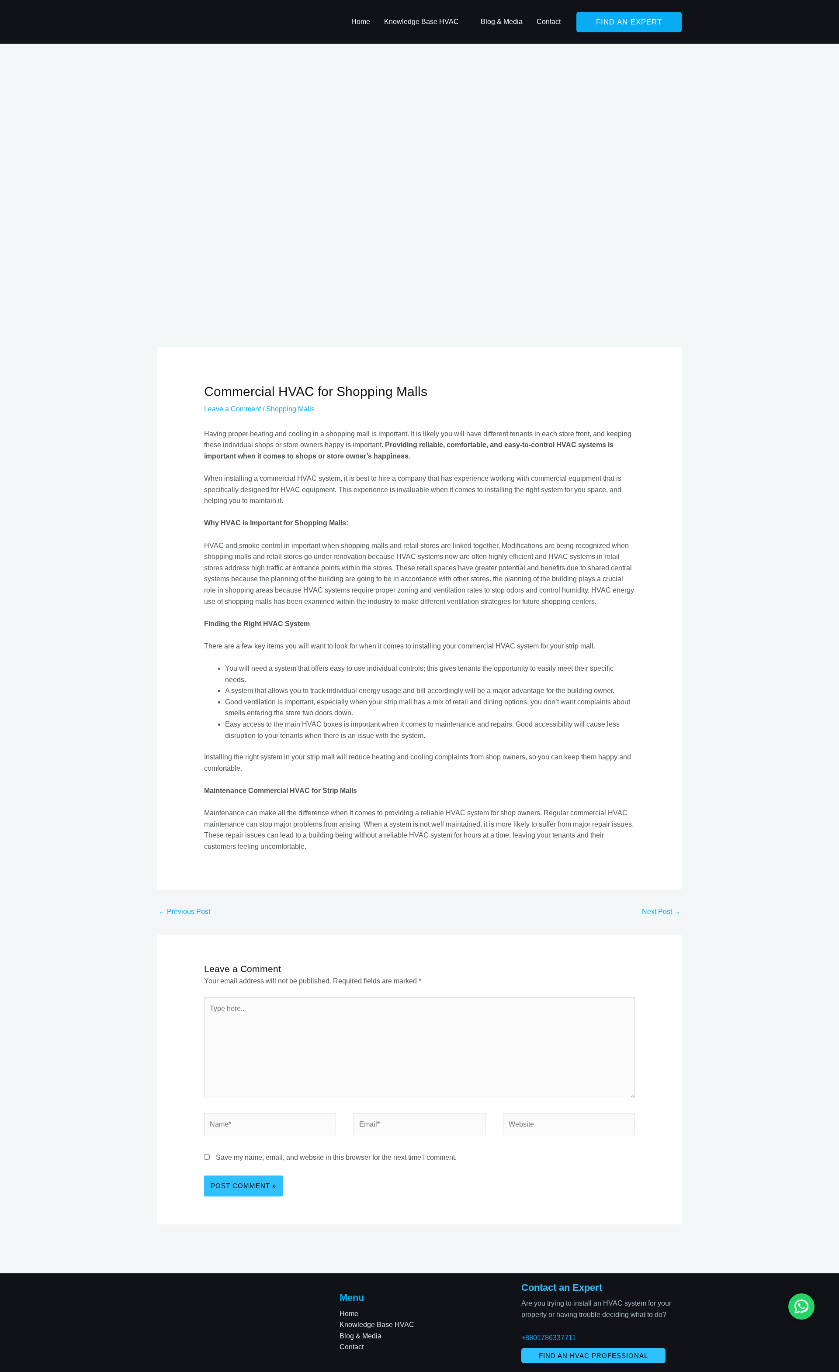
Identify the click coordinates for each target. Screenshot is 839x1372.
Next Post (661, 911)
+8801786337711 (548, 1337)
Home (349, 1313)
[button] (463, 21)
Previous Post (184, 911)
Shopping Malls (290, 409)
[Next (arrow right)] (823, 686)
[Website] (569, 1126)
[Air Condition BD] (201, 21)
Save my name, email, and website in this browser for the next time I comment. (336, 1157)
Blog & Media (360, 1336)
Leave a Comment (232, 409)
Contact (352, 1347)
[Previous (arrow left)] (15, 686)
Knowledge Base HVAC (377, 1324)
